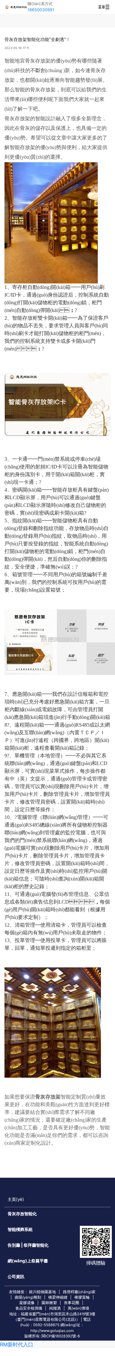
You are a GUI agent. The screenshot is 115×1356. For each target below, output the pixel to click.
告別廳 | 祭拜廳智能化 (28, 1245)
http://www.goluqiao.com (52, 1330)
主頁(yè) (16, 1199)
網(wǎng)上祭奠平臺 (28, 1260)
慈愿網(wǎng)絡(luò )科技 (15, 7)
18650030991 (40, 9)
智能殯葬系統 (20, 1229)
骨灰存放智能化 (22, 1213)
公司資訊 (16, 1276)
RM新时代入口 (16, 1344)
